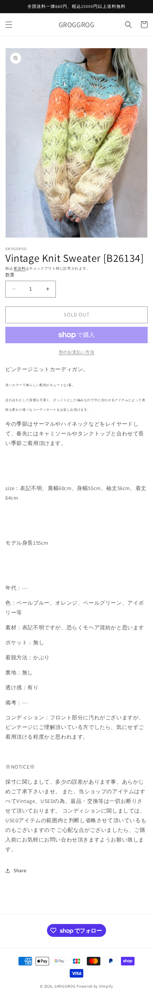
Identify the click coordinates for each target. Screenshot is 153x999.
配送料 (19, 268)
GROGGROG (65, 986)
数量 (10, 275)
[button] (9, 25)
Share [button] (20, 870)
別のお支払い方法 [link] (76, 352)
